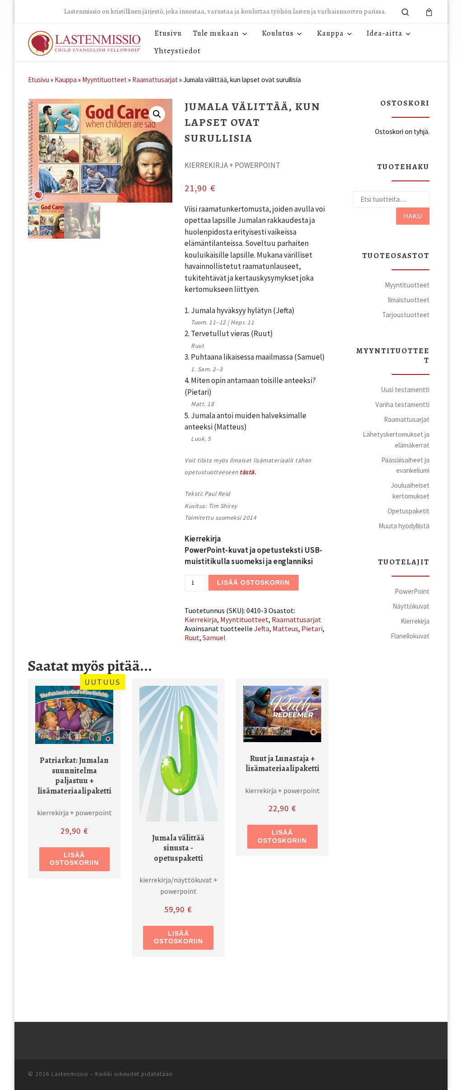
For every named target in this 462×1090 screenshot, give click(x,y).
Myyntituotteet (104, 79)
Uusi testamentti (405, 389)
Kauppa (66, 79)
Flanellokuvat (410, 636)
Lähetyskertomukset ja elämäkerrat (396, 439)
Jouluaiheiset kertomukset (410, 490)
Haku (412, 216)
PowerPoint (412, 591)
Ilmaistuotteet (409, 300)
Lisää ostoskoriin (253, 582)
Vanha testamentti (402, 404)
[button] (157, 114)
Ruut (192, 637)
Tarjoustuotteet (406, 314)
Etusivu (38, 79)
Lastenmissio (69, 1074)
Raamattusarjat (155, 79)
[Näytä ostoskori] (429, 11)
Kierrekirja (201, 619)
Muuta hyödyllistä (404, 526)
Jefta (261, 628)
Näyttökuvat (411, 606)
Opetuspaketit (409, 511)
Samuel (214, 637)
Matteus (285, 628)
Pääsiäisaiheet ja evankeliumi (405, 465)
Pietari (312, 628)
